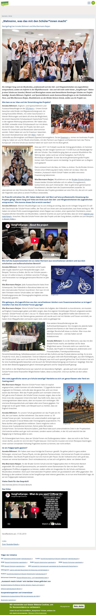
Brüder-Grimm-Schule (81, 179)
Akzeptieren (65, 606)
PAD (33, 135)
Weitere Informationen (37, 613)
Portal (10, 16)
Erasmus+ (65, 137)
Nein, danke (79, 606)
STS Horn (29, 108)
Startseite (4, 16)
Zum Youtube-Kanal (10, 544)
